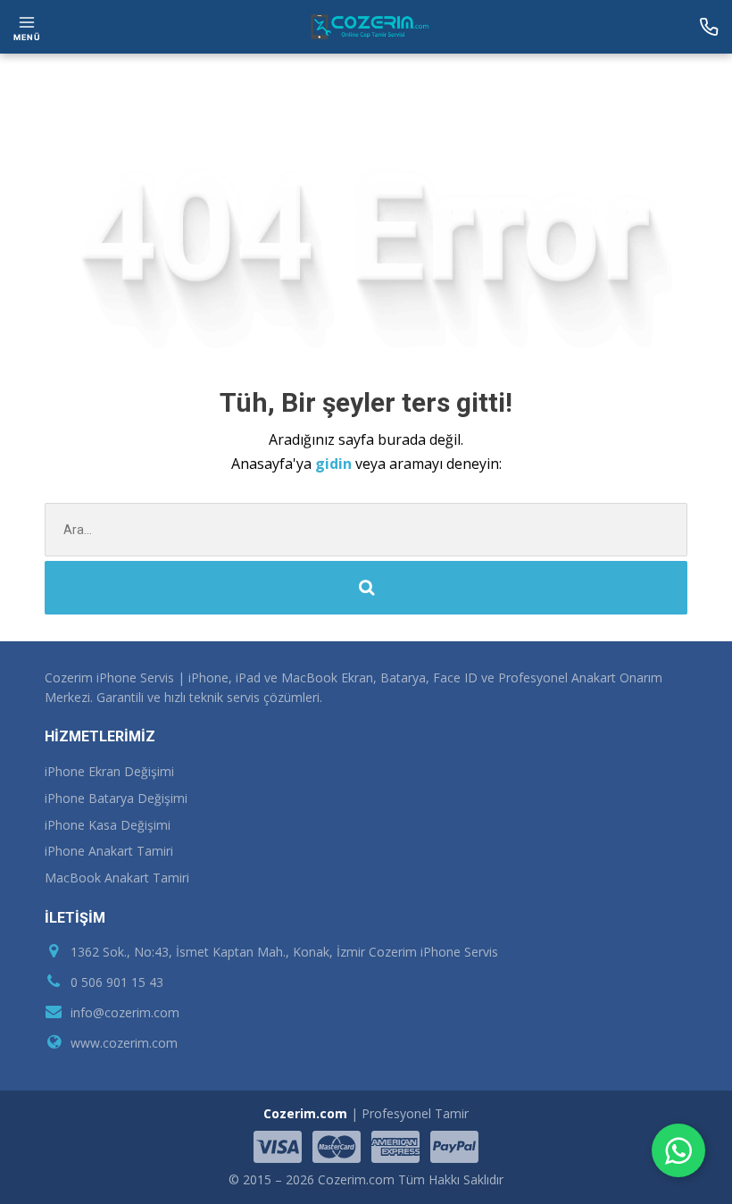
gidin (335, 463)
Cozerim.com (305, 1113)
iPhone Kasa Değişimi (108, 824)
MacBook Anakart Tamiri (117, 877)
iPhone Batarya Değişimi (116, 798)
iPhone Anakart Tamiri (109, 850)
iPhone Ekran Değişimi (109, 771)
